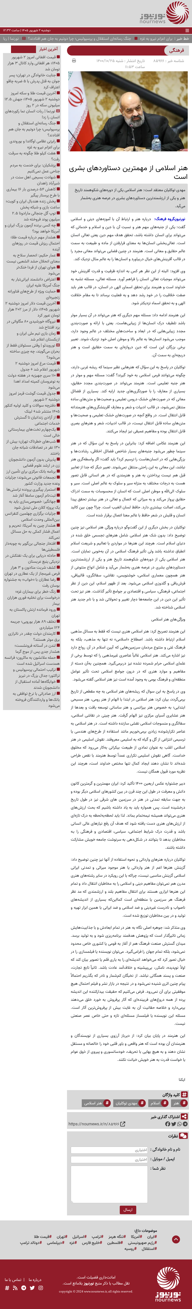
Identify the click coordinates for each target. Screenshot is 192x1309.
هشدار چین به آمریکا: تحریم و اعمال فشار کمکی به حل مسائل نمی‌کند (34, 531)
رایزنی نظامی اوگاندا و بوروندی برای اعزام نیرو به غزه (35, 144)
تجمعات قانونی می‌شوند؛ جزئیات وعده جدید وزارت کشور (32, 480)
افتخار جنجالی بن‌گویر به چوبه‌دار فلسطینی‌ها (32, 546)
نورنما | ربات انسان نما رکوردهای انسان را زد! (32, 114)
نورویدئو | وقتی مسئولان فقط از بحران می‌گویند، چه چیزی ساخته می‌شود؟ (33, 351)
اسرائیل (78, 1237)
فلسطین (113, 1243)
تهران (61, 1237)
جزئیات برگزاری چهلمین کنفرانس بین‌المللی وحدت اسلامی (32, 516)
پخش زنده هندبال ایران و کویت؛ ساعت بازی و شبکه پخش (33, 204)
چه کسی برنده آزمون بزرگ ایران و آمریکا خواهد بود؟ (32, 228)
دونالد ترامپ (30, 1243)
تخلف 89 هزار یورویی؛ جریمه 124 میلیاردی (35, 624)
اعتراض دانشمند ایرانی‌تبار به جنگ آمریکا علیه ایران (35, 282)
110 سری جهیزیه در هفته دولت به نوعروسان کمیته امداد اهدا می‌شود (34, 381)
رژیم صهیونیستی (141, 1243)
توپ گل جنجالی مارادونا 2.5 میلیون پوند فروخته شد (36, 216)
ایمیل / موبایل (163, 1159)
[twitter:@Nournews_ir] (32, 1288)
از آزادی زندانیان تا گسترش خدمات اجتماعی (37, 420)
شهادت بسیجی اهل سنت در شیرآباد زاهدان (35, 180)
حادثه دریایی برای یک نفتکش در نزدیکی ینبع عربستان (32, 558)
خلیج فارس (91, 1243)
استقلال (148, 1249)
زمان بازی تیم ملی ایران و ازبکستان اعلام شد (38, 336)
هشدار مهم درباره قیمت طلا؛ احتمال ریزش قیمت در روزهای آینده (35, 243)
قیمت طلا (41, 1237)
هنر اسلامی (93, 1103)
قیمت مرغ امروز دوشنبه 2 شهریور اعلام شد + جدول (37, 366)
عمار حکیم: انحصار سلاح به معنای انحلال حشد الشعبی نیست (33, 258)
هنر (176, 1103)
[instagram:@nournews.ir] (40, 1288)
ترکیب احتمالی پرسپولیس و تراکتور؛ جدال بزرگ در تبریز (36, 673)
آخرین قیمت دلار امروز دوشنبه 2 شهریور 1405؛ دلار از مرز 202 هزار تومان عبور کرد (32, 309)
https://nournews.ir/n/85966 (93, 1124)
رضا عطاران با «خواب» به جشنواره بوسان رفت (32, 582)
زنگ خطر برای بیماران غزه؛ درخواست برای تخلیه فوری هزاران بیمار (33, 597)
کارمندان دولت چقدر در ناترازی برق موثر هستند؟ (34, 636)
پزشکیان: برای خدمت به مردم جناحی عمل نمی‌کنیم (35, 168)
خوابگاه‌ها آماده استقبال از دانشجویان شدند (37, 685)
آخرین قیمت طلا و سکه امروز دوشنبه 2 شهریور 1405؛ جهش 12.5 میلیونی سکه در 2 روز (32, 99)
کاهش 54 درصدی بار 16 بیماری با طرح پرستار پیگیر (33, 192)
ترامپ (96, 1237)
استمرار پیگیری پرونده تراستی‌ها (31, 489)
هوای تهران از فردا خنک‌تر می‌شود (38, 270)
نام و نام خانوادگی (166, 1150)
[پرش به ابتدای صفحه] (176, 1240)
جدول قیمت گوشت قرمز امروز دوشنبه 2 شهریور (34, 396)
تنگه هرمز (116, 1237)
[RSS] (15, 1288)
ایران (150, 1237)
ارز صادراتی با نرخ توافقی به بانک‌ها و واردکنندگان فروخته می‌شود (36, 700)
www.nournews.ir (95, 1291)
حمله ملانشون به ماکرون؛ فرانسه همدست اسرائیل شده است (32, 660)
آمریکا (135, 1237)
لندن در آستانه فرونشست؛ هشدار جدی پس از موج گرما (37, 648)
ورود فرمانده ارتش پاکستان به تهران (35, 612)
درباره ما (35, 1280)
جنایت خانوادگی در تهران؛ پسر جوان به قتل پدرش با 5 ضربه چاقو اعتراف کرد (33, 81)
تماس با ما (13, 1280)
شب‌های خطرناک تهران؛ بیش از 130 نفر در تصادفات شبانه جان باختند (33, 447)
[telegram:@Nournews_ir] (23, 1288)
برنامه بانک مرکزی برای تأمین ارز (31, 471)
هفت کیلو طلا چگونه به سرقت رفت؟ (34, 156)
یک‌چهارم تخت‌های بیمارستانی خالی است (34, 432)
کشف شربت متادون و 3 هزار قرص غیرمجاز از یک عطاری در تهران (32, 570)
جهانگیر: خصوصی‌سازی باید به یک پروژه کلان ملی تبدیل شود (34, 504)
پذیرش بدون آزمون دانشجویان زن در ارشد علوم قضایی (34, 462)
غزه (72, 1243)
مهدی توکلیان (126, 1103)
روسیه (129, 1249)
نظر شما (159, 1169)
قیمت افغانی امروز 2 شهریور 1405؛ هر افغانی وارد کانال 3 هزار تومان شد (34, 63)
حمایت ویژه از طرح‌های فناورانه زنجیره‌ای (34, 294)
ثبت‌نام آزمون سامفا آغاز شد (34, 495)
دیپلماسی (54, 1243)
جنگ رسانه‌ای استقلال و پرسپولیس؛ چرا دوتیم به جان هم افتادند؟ (92, 39)
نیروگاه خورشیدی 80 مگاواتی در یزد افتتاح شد (33, 324)
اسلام (155, 1103)
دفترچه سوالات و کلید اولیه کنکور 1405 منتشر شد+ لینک (32, 408)
